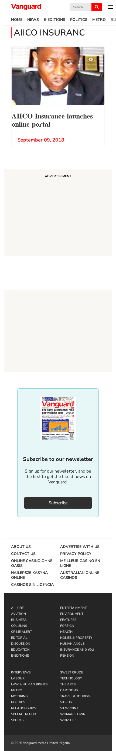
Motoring (19, 696)
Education (20, 649)
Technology (71, 678)
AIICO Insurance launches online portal (52, 119)
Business (18, 620)
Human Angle (72, 643)
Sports (17, 720)
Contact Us (23, 553)
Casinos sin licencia (32, 584)
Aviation (18, 614)
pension (67, 655)
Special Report (24, 714)
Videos (66, 702)
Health (66, 632)
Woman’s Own (73, 714)
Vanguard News (26, 7)
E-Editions (54, 19)
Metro (99, 19)
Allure (17, 608)
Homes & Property (76, 638)
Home (16, 19)
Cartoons (69, 690)
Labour (18, 678)
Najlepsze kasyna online (29, 575)
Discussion (20, 643)
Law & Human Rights (29, 684)
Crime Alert (21, 632)
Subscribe (58, 503)
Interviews (20, 672)
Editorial (19, 638)
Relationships (23, 708)
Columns (19, 626)
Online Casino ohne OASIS (31, 563)
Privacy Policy (75, 553)
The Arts (68, 684)
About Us (21, 546)
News (33, 19)
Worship (68, 720)
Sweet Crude (71, 672)
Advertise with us (80, 546)
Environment (71, 614)
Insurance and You (77, 649)
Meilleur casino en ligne (80, 563)
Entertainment (73, 608)
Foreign (67, 626)
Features (68, 620)
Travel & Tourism (75, 696)
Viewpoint (69, 708)
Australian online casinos (79, 575)
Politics (78, 19)
